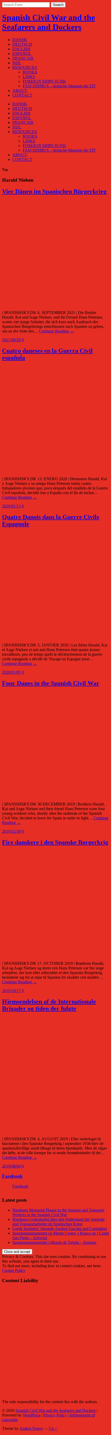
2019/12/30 (11, 831)
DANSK (19, 40)
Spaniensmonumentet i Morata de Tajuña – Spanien (54, 1242)
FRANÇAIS (22, 58)
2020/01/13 (11, 506)
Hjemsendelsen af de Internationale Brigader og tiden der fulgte (49, 1005)
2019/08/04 (11, 1166)
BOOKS (30, 72)
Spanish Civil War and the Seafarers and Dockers (48, 22)
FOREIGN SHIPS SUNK (44, 81)
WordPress (31, 1415)
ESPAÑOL (21, 53)
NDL (16, 63)
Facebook (12, 1176)
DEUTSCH (22, 44)
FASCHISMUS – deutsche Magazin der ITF (59, 86)
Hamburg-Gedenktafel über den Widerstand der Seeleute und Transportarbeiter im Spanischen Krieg (58, 1221)
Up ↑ (53, 1428)
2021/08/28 (11, 340)
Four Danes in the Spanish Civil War (50, 683)
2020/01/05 (11, 672)
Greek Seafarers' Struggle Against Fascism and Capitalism (59, 1228)
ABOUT (19, 90)
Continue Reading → (56, 331)
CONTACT (22, 95)
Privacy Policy (55, 1415)
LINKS (29, 77)
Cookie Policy (13, 1270)
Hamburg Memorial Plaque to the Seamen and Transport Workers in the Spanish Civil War (58, 1212)
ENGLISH (21, 49)
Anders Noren (31, 1428)
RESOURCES (24, 67)
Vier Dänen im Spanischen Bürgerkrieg (54, 191)
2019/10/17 (11, 990)
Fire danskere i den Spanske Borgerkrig (55, 842)
